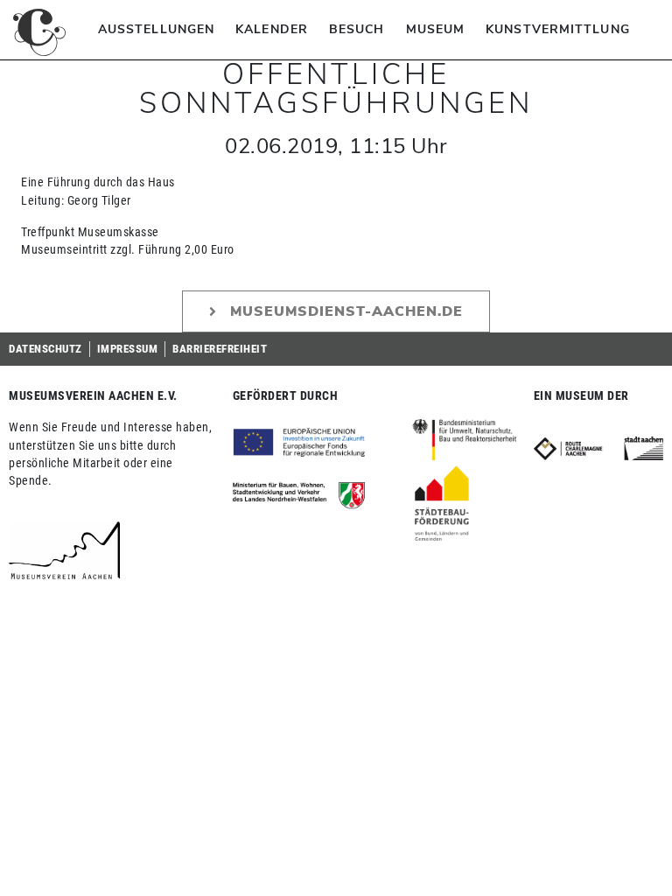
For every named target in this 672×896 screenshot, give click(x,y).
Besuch (357, 29)
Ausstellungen (156, 29)
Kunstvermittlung (558, 29)
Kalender (271, 29)
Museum (436, 29)
